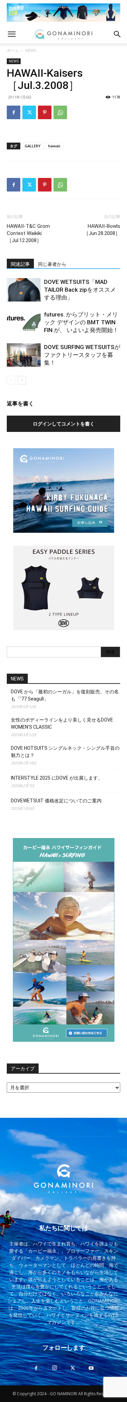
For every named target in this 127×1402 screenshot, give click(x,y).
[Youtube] (91, 1368)
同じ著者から (52, 264)
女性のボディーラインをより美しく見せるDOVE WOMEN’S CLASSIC (62, 723)
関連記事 (20, 264)
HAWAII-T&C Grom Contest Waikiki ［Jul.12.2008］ (28, 233)
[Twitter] (29, 112)
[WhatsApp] (60, 112)
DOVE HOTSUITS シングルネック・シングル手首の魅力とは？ (65, 751)
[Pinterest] (44, 112)
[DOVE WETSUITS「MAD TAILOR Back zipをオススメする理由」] (24, 290)
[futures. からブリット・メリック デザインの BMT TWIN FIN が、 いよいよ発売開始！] (24, 322)
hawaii (54, 145)
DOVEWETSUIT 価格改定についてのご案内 (56, 800)
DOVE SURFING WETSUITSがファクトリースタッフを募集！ (82, 355)
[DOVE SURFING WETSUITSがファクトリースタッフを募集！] (24, 355)
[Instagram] (54, 1368)
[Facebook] (13, 112)
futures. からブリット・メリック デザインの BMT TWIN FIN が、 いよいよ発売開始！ (81, 322)
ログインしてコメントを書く (63, 423)
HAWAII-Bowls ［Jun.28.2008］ (102, 229)
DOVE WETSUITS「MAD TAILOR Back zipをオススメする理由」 (80, 289)
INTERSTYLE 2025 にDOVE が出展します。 (57, 778)
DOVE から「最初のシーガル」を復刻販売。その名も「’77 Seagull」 (65, 695)
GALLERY (33, 145)
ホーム (13, 50)
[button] (11, 34)
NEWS (30, 50)
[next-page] (22, 380)
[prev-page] (11, 380)
